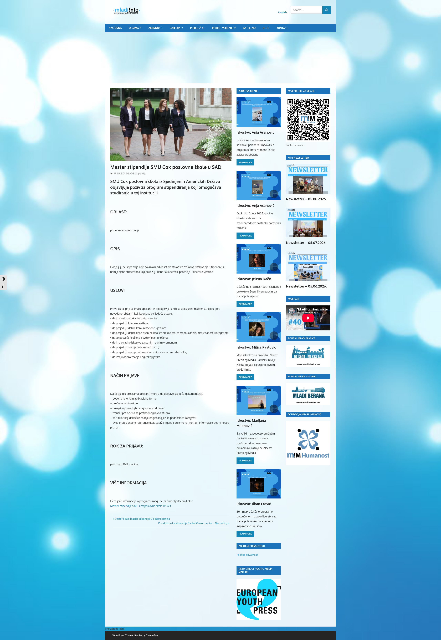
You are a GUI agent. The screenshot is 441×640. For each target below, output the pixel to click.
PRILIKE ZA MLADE (222, 27)
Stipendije (140, 173)
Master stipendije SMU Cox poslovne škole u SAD (140, 506)
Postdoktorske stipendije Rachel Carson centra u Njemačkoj (192, 523)
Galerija (175, 27)
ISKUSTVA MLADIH (248, 90)
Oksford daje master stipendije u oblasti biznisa (142, 518)
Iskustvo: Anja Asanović (255, 132)
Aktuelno (249, 27)
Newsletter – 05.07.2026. (306, 242)
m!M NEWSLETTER (298, 157)
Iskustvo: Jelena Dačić (254, 278)
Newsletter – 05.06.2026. (306, 286)
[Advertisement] (220, 58)
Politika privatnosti (247, 554)
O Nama (134, 27)
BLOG (266, 27)
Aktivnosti (155, 27)
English (282, 12)
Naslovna (115, 27)
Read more (245, 162)
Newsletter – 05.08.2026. (306, 199)
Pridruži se (197, 27)
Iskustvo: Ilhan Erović (254, 503)
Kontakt (282, 27)
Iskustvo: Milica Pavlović (256, 347)
